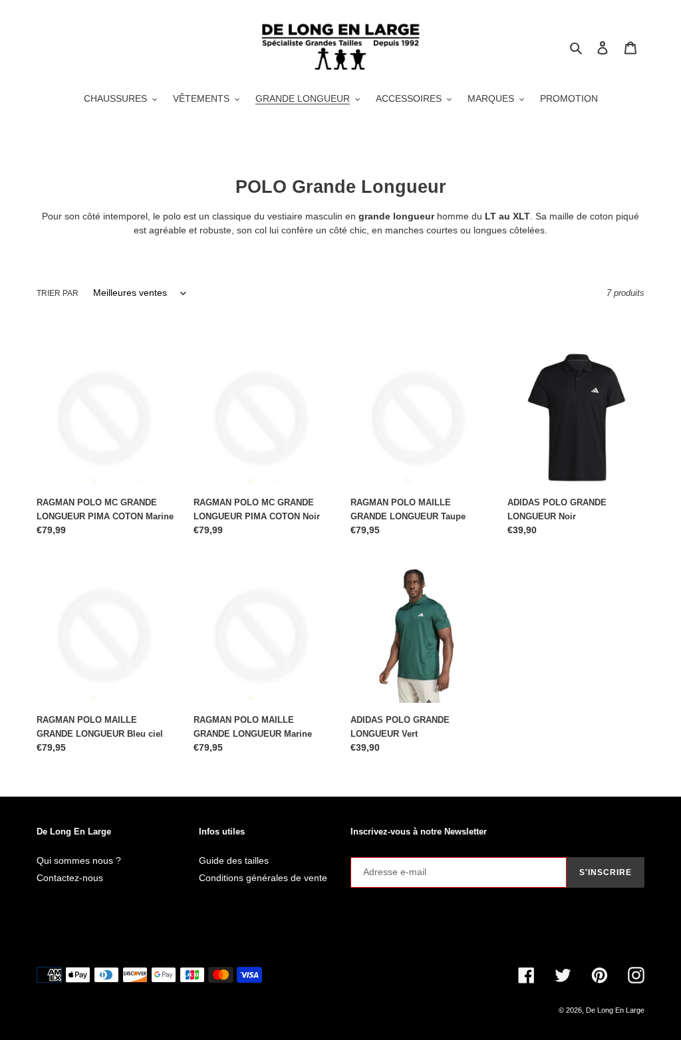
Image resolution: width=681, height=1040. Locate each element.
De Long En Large (615, 1010)
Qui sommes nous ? (79, 860)
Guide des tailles (234, 860)
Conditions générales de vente (263, 877)
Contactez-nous (70, 877)
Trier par (57, 293)
